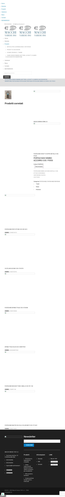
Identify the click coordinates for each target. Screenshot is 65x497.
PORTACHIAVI (15, 81)
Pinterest (38, 189)
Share (37, 186)
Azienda (4, 6)
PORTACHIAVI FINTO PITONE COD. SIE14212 (16, 229)
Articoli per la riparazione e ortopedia (28, 460)
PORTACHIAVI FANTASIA (26, 81)
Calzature (4, 12)
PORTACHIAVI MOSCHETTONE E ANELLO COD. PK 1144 (19, 386)
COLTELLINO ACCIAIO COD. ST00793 (14, 268)
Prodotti (4, 9)
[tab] (39, 166)
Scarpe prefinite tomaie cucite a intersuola (29, 480)
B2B (39, 461)
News (3, 14)
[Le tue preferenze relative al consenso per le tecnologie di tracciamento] (2, 494)
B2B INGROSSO (5, 20)
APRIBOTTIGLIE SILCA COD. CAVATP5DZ (15, 346)
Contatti (4, 17)
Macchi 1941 (54, 458)
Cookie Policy (54, 464)
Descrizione (39, 166)
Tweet (37, 184)
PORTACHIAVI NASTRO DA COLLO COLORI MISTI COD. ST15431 (21, 425)
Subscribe (29, 445)
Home (3, 3)
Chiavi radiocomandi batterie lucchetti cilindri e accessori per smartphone (28, 468)
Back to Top (3, 496)
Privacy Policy (54, 461)
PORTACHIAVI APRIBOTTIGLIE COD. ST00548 (16, 307)
